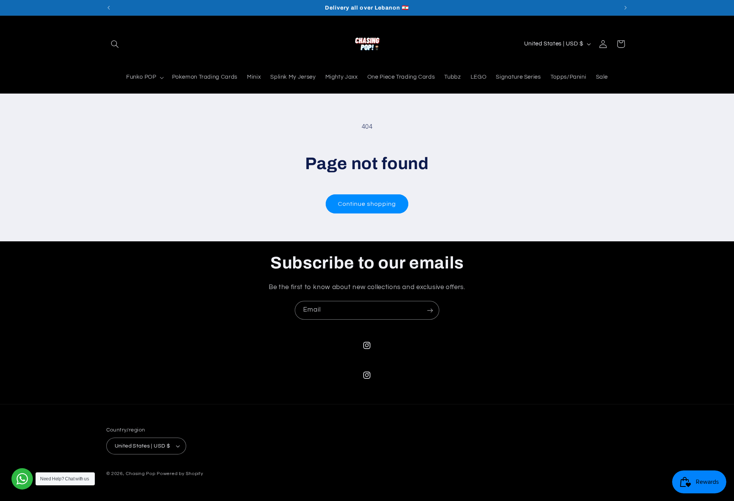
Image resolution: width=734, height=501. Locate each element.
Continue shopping (367, 204)
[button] (115, 44)
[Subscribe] (430, 310)
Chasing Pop (140, 474)
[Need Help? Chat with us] (22, 479)
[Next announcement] (625, 7)
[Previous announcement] (108, 7)
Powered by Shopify (180, 474)
